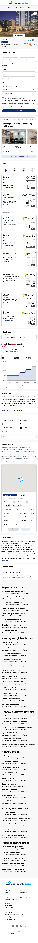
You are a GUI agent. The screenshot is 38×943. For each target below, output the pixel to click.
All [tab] (5, 169)
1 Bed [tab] (23, 169)
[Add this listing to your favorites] (35, 13)
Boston (15, 7)
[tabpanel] (19, 251)
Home (9, 7)
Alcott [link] (29, 7)
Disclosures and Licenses (12, 899)
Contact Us (8, 895)
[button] (19, 24)
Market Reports (9, 917)
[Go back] (3, 2)
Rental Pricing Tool (10, 919)
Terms (20, 895)
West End (22, 7)
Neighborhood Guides (11, 910)
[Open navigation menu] (35, 2)
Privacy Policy (23, 893)
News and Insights (10, 912)
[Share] (35, 44)
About (6, 893)
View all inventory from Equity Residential (11, 410)
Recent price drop (8, 180)
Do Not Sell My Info (24, 897)
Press (6, 897)
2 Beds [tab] (32, 169)
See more (6, 437)
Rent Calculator (9, 908)
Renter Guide (8, 905)
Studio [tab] (15, 169)
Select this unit (8, 188)
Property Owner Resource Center (14, 914)
